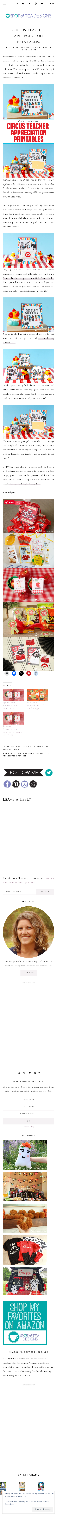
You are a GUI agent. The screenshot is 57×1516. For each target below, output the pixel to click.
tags (37, 753)
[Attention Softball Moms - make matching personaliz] (3, 1485)
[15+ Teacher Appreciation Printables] (13, 695)
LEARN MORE (28, 973)
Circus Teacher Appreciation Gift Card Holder (28, 278)
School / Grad (28, 50)
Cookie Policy (10, 1504)
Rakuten (29, 753)
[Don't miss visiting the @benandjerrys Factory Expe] (41, 1485)
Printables (45, 47)
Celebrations (15, 47)
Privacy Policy (28, 1126)
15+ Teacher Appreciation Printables (10, 705)
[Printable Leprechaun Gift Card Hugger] (37, 695)
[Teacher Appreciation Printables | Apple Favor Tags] (13, 718)
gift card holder (14, 753)
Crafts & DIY (31, 47)
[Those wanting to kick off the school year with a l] (22, 1485)
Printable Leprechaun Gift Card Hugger (36, 705)
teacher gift (25, 756)
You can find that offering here (24, 483)
